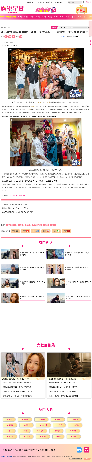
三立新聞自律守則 (30, 450)
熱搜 (32, 17)
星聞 (38, 17)
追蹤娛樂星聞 (47, 2)
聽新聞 (54, 27)
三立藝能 (37, 2)
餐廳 (32, 106)
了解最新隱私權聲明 (76, 458)
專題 (74, 17)
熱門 (26, 17)
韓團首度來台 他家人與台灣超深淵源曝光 (17, 396)
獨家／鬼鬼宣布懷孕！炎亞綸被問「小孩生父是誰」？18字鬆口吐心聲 (33, 181)
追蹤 (44, 231)
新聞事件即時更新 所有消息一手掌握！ (16, 208)
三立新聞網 (29, 2)
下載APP (15, 231)
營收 (29, 109)
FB (55, 2)
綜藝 (44, 17)
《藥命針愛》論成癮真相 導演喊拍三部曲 (62, 379)
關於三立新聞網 (8, 450)
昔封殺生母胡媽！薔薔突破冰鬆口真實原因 (63, 396)
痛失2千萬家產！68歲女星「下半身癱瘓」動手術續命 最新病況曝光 (32, 116)
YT (58, 2)
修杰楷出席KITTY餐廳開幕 (18, 195)
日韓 (56, 17)
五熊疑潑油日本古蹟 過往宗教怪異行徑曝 (63, 387)
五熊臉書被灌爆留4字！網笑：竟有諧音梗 (17, 387)
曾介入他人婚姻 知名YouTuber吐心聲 (62, 382)
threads (63, 2)
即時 (20, 17)
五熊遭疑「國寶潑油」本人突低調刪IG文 (16, 204)
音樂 (68, 17)
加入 (34, 231)
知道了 (88, 458)
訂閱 (24, 231)
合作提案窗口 (43, 450)
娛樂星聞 (3, 27)
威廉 (39, 102)
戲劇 (50, 17)
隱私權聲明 (19, 450)
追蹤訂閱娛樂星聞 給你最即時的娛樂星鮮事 (17, 212)
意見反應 (52, 450)
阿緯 (48, 102)
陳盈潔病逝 (11, 17)
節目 (85, 17)
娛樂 (9, 27)
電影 (62, 17)
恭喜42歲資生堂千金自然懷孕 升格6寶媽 (17, 382)
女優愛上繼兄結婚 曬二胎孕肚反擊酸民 (62, 391)
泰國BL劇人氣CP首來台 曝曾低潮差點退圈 (18, 391)
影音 (80, 17)
